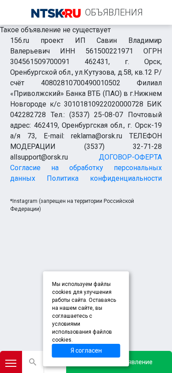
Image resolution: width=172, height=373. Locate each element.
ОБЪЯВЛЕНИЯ (114, 12)
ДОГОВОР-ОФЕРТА (130, 157)
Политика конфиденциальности (104, 178)
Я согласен (86, 350)
